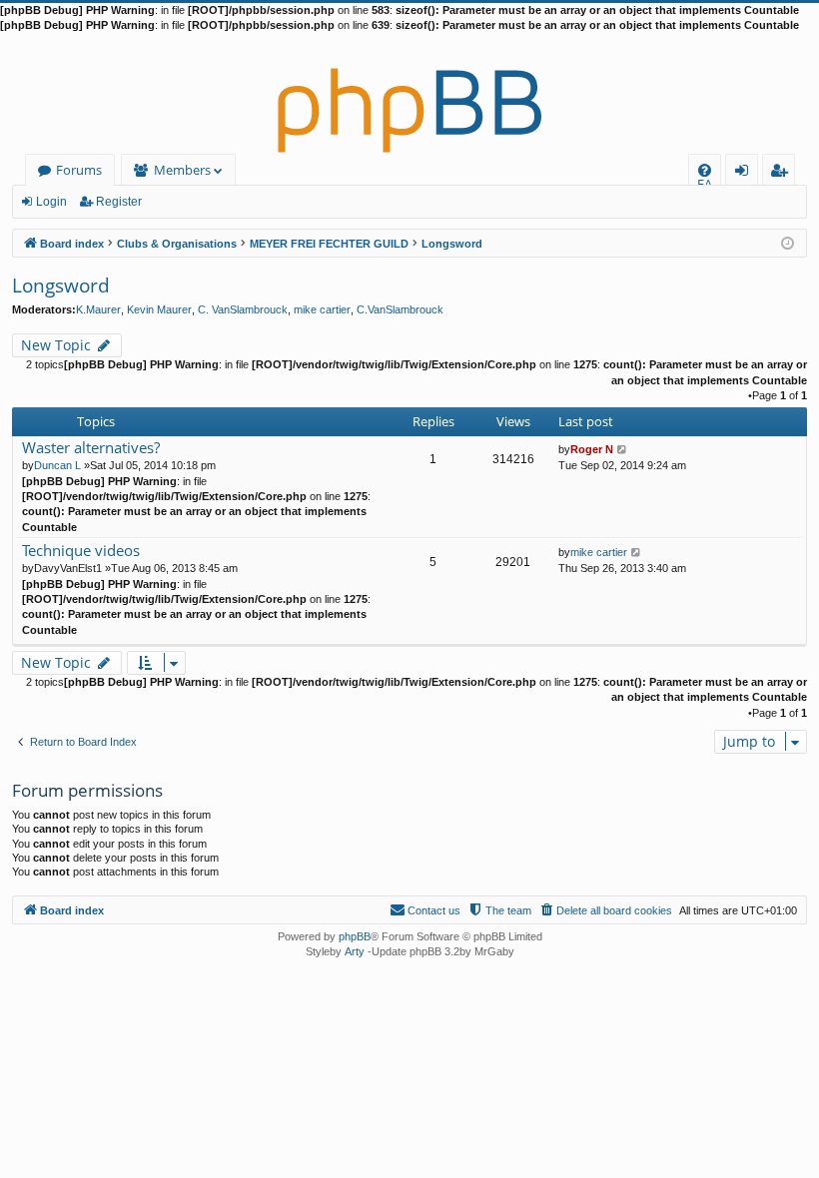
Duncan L (57, 465)
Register (119, 202)
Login (51, 202)
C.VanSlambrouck (400, 309)
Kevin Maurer (159, 309)
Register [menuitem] (783, 173)
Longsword (61, 285)
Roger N (591, 449)
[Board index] (409, 94)
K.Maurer (98, 309)
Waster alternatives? (91, 447)
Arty (355, 951)
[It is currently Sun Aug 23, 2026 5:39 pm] (787, 242)
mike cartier (322, 309)
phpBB (355, 936)
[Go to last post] (622, 449)
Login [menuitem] (745, 173)
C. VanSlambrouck (243, 309)
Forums (79, 170)
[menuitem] (704, 170)
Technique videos (81, 550)
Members (182, 170)
